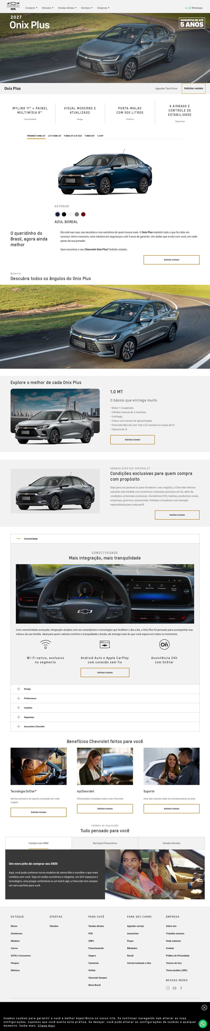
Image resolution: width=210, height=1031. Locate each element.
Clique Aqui (46, 1025)
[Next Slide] (200, 420)
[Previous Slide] (4, 327)
